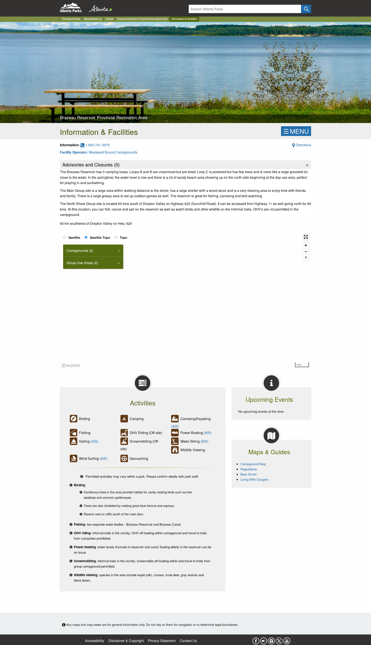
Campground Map (253, 464)
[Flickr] (263, 639)
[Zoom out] (306, 251)
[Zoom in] (306, 245)
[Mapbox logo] (70, 365)
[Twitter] (279, 639)
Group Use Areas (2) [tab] (82, 262)
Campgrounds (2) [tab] (80, 250)
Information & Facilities (184, 19)
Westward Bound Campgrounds (113, 152)
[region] (185, 300)
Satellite (74, 237)
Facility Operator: (74, 152)
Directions (303, 144)
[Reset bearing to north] (306, 258)
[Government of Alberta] (99, 7)
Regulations (248, 469)
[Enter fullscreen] (306, 237)
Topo (123, 237)
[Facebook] (255, 639)
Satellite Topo (100, 237)
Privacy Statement (162, 640)
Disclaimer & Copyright (126, 640)
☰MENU (296, 131)
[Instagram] (271, 639)
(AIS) (175, 426)
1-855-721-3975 (97, 144)
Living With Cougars (254, 479)
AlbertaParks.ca (93, 19)
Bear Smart (248, 474)
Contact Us (188, 640)
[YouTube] (286, 639)
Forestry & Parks (71, 19)
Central (109, 19)
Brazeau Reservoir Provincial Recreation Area (142, 19)
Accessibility (94, 640)
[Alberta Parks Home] (73, 7)
